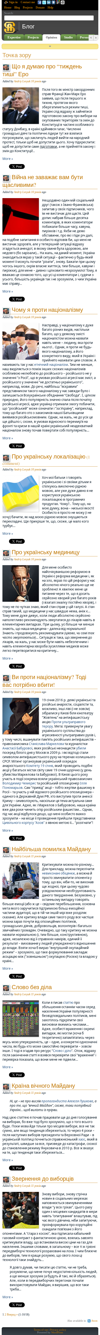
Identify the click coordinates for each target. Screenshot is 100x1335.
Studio (68, 37)
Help (50, 7)
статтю (68, 1002)
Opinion (51, 37)
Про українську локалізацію (48, 456)
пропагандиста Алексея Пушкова (67, 1101)
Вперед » (12, 1314)
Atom (94, 1320)
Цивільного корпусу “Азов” (23, 822)
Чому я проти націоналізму (47, 309)
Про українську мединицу (46, 552)
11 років (36, 856)
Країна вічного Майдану (43, 1085)
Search (8, 13)
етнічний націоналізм (51, 364)
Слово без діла (32, 987)
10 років (36, 81)
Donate (40, 7)
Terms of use (41, 1329)
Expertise (14, 37)
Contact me (28, 2)
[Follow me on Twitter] (44, 2)
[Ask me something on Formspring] (58, 2)
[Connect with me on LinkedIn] (49, 2)
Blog (17, 7)
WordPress (57, 1332)
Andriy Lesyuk (22, 81)
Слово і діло (62, 1051)
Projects (28, 7)
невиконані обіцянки (58, 873)
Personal (86, 37)
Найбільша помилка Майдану (51, 849)
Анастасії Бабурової (17, 748)
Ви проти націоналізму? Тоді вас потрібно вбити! (44, 681)
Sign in (13, 2)
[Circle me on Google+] (63, 2)
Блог (28, 26)
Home (7, 7)
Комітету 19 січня (39, 766)
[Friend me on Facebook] (40, 2)
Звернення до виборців (43, 1178)
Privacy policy (58, 1329)
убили (81, 748)
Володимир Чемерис (19, 783)
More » (7, 159)
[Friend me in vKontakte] (53, 2)
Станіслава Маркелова (46, 744)
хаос (81, 1139)
